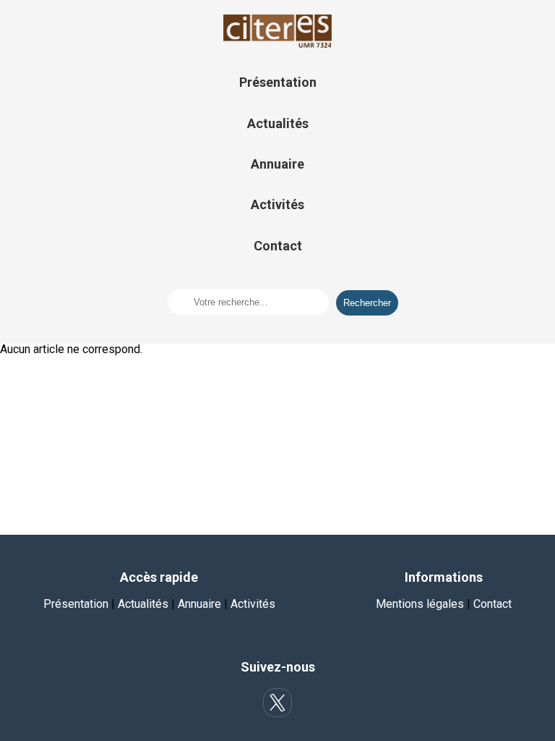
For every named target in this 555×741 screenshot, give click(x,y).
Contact (278, 245)
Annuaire (277, 164)
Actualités (278, 123)
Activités (277, 204)
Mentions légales (420, 604)
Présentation (278, 82)
